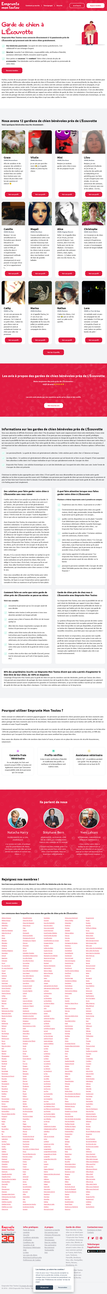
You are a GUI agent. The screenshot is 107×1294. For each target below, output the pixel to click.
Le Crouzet (47, 1061)
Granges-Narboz (48, 943)
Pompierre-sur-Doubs (71, 1111)
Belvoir (4, 1028)
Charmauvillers (6, 1181)
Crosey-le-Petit (27, 988)
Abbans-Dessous (6, 918)
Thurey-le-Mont (90, 1046)
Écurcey (25, 1063)
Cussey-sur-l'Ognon (28, 1006)
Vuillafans (88, 1202)
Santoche (88, 970)
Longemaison (47, 1149)
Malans (46, 1176)
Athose (4, 973)
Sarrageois (89, 978)
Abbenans (4, 923)
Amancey (4, 948)
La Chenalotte (48, 998)
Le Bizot (46, 1058)
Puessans (67, 1136)
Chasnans (4, 1191)
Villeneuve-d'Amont (91, 1169)
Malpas (46, 1184)
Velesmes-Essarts (91, 1114)
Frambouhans (26, 1159)
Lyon (67, 1255)
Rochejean (68, 1184)
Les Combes (47, 1086)
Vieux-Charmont (90, 1154)
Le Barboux (47, 1053)
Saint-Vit (88, 958)
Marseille (69, 1257)
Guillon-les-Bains (48, 948)
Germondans (26, 1189)
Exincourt (25, 1099)
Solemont (88, 1011)
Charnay (4, 1186)
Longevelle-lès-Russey (50, 1151)
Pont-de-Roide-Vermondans (73, 1119)
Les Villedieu (47, 1119)
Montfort (67, 975)
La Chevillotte (48, 1001)
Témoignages (48, 5)
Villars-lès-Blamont (91, 1156)
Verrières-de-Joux (91, 1144)
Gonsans (25, 1209)
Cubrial (25, 993)
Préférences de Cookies (32, 1260)
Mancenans (47, 1189)
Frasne (25, 1166)
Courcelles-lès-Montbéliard (30, 970)
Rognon (67, 1194)
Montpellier (78, 1260)
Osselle (67, 1058)
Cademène (5, 1139)
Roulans (88, 923)
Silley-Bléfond (90, 1006)
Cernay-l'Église (6, 1144)
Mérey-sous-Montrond (71, 918)
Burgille (4, 1126)
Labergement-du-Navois (51, 986)
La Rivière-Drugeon (49, 1028)
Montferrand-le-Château (72, 970)
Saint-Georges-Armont (92, 940)
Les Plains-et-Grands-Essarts (52, 1109)
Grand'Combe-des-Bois (50, 935)
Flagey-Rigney (27, 1126)
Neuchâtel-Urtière (70, 1021)
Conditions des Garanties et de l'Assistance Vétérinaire (31, 1244)
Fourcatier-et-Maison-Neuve (31, 1149)
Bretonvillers (5, 1111)
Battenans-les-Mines (7, 1011)
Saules (87, 981)
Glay (24, 1199)
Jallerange (47, 981)
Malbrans (46, 1179)
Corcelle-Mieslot (27, 958)
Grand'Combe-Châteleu (50, 933)
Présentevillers (69, 1131)
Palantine (67, 1073)
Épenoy (25, 1071)
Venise (88, 1124)
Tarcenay (88, 1033)
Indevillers (47, 975)
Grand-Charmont (48, 930)
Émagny (25, 1066)
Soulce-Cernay (90, 1016)
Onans (66, 1041)
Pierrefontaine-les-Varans (72, 1096)
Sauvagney (89, 983)
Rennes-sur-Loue (70, 1171)
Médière (46, 1207)
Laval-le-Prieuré (48, 1038)
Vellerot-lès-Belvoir (91, 1116)
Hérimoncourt (48, 960)
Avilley (3, 996)
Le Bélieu (46, 1056)
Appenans (4, 958)
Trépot (88, 1056)
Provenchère (68, 1134)
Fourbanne (26, 1146)
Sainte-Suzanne (90, 938)
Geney (24, 1181)
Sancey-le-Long (90, 968)
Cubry (24, 996)
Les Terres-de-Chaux (49, 1116)
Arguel (4, 970)
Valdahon (88, 1076)
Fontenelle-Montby (28, 1139)
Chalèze (4, 1151)
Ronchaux (68, 1199)
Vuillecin (88, 1204)
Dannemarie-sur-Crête (29, 1026)
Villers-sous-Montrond (92, 1189)
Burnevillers (5, 1129)
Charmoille (5, 1184)
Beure (3, 1041)
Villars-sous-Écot (90, 1164)
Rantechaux (68, 1154)
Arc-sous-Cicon (6, 965)
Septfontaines (90, 996)
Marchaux (46, 1197)
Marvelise (46, 1199)
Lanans (46, 1013)
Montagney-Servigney (71, 943)
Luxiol (45, 1166)
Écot (24, 1061)
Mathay (46, 1202)
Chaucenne (5, 1209)
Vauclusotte (89, 1101)
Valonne (88, 1086)
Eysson (25, 1101)
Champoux (5, 1166)
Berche (4, 1031)
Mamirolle (46, 1186)
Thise (87, 1038)
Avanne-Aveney (6, 993)
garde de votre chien (75, 1235)
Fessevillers (26, 1119)
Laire (45, 1008)
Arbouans (4, 960)
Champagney (5, 1161)
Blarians (4, 1053)
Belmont (4, 1026)
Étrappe (25, 1089)
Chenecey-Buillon (28, 935)
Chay (24, 928)
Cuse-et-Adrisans (27, 1001)
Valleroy (88, 1083)
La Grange (47, 1006)
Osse (66, 1056)
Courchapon (26, 973)
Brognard (4, 1116)
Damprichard (26, 1023)
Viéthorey (89, 1151)
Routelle (88, 925)
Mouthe (67, 1001)
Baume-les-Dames (7, 1016)
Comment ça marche (33, 5)
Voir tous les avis (53, 405)
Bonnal (4, 1066)
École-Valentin (27, 1058)
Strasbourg (70, 1265)
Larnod (46, 1031)
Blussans (4, 1058)
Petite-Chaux (68, 1091)
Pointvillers (68, 1109)
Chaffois (4, 1149)
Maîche (46, 1171)
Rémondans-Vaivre (70, 1164)
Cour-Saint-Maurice (28, 975)
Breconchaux (5, 1099)
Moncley (67, 938)
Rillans (67, 1181)
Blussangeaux (5, 1056)
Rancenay (67, 1146)
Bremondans (5, 1101)
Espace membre (95, 5)
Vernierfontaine (90, 1139)
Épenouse (25, 1068)
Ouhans (67, 1066)
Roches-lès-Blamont (70, 1191)
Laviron (46, 1051)
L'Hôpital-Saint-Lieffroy (50, 1129)
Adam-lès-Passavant (7, 930)
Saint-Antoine (90, 933)
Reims (68, 1262)
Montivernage (69, 978)
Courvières (26, 983)
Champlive (5, 1164)
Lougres (46, 1164)
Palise (66, 1076)
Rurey (87, 930)
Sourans (88, 1018)
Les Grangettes (48, 1099)
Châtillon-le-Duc (6, 1204)
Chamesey (4, 1156)
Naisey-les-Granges (70, 1008)
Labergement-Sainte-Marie (51, 988)
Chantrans (4, 1171)
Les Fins (46, 1091)
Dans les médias (50, 1242)
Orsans (67, 1051)
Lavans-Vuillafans (49, 1043)
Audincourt (5, 981)
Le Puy (46, 1073)
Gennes (25, 1184)
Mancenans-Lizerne (49, 1191)
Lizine (45, 1139)
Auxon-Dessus (6, 991)
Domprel (25, 1043)
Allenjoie (4, 940)
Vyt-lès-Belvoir (90, 1207)
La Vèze (46, 1048)
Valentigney (89, 1081)
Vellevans (88, 1121)
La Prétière (47, 1026)
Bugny (3, 1121)
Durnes (25, 1051)
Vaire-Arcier (89, 1071)
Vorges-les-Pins (90, 1197)
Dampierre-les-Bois (28, 1016)
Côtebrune (26, 965)
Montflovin (68, 973)
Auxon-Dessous (6, 988)
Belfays (4, 1021)
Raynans (67, 1156)
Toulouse (73, 1255)
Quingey (67, 1141)
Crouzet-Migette (27, 991)
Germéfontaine (27, 1186)
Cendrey (4, 1141)
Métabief (67, 930)
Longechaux (47, 1146)
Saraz (87, 975)
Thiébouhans (89, 1036)
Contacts (90, 1232)
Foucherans (26, 1144)
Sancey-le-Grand (90, 965)
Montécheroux (69, 963)
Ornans (67, 1048)
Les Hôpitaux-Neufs (49, 1104)
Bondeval (4, 1063)
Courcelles (26, 968)
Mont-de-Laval (69, 958)
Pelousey (67, 1083)
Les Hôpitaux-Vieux (49, 1106)
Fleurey (25, 1131)
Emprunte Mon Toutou (75, 1237)
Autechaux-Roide (7, 986)
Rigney (67, 1176)
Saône (87, 973)
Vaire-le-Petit (90, 1073)
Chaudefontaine (27, 918)
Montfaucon (68, 968)
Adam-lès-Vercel (6, 933)
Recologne (68, 1159)
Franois (25, 1164)
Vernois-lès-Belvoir (91, 1141)
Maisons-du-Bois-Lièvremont (52, 1174)
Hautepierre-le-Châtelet (51, 955)
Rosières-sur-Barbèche (71, 1207)
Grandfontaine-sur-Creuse (51, 940)
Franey (25, 1161)
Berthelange (5, 1033)
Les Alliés (46, 1078)
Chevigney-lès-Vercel (29, 938)
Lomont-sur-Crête (49, 1144)
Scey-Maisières (90, 986)
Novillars (67, 1036)
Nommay (67, 1033)
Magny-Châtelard (49, 1169)
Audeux (4, 978)
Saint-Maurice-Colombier (93, 953)
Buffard (4, 1119)
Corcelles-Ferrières (28, 960)
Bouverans (5, 1091)
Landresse (47, 1016)
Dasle (24, 1028)
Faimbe (25, 1104)
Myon (66, 1006)
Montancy (68, 945)
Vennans (88, 1126)
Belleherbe (5, 1023)
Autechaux (5, 983)
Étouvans (25, 1083)
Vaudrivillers (89, 1104)
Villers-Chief (89, 1174)
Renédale (67, 1169)
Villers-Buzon (90, 1171)
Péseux (67, 1086)
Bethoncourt (5, 1038)
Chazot (25, 930)
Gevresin (25, 1191)
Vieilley (88, 1149)
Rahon (67, 1144)
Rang (66, 1151)
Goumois (46, 920)
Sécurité (59, 5)
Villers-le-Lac (89, 1181)
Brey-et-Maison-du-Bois (8, 1114)
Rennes (74, 1262)
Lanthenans (47, 1021)
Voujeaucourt (90, 1199)
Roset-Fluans (68, 1204)
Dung (24, 1048)
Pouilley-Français (69, 1124)
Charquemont (6, 1189)
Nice (67, 1260)
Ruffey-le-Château (91, 928)
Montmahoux (68, 986)
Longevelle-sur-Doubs (50, 1154)
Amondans (5, 953)
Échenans (25, 1056)
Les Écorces (47, 1089)
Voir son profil (13, 194)
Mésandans (68, 923)
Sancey (88, 963)
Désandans (26, 1031)
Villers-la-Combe (90, 1179)
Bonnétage (5, 1071)
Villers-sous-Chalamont (92, 1186)
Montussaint (68, 993)
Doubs (24, 1046)
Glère (24, 1202)
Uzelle (87, 1068)
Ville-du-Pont (89, 1166)
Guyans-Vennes (48, 953)
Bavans (4, 1018)
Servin (87, 1001)
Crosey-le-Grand (27, 986)
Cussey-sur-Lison (27, 1003)
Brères (4, 1104)
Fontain (25, 1134)
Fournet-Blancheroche (29, 1154)
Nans (66, 1013)
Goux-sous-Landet (49, 928)
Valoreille (88, 1089)
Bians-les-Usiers (6, 1046)
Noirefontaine (69, 1028)
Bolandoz (4, 1061)
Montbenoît (68, 955)
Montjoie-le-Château (71, 981)
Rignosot (67, 1179)
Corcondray (26, 963)
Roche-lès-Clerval (70, 1186)
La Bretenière (48, 993)
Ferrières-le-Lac (27, 1109)
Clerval (25, 950)
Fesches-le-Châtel (28, 1116)
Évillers (25, 1096)
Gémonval (25, 1176)
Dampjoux (26, 1021)
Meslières (67, 925)
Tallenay (88, 1031)
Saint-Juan (89, 945)
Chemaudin (26, 933)
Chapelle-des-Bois (7, 1174)
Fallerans (25, 1106)
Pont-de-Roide (69, 1116)
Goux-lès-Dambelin (49, 923)
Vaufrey (88, 1106)
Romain (67, 1197)
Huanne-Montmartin (49, 965)
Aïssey (3, 938)
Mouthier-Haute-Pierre (71, 1003)
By (2, 1134)
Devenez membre (12, 70)
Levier (45, 1124)
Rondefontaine (69, 1202)
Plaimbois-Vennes (70, 1106)
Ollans (66, 1038)
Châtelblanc (5, 1199)
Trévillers (88, 1061)
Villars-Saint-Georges (92, 1159)
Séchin (88, 988)
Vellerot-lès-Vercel (91, 1119)
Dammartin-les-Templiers (30, 1013)
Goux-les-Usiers (48, 925)
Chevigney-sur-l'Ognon (29, 940)
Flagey (24, 1124)
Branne (4, 1096)
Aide (25, 1250)
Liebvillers (47, 1131)
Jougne (46, 983)
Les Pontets (47, 1111)
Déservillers (26, 1033)
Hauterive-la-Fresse (49, 958)
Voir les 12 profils (53, 352)
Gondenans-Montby (28, 1207)
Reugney (67, 1174)
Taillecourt (89, 1026)
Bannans (4, 1003)
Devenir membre (11, 903)
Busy (3, 1131)
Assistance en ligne (94, 1230)
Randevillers (68, 1149)
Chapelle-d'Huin (6, 1176)
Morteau (67, 998)
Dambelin (25, 1008)
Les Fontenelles (48, 1094)
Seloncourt (89, 991)
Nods (66, 1023)
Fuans (24, 1171)
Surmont (88, 1023)
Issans (45, 978)
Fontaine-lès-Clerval (28, 1136)
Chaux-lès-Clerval (27, 920)
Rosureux (67, 1209)
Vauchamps (89, 1096)
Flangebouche (27, 1129)
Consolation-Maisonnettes (30, 955)
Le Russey (46, 1076)
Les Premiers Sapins (49, 1114)
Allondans (4, 943)
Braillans (4, 1094)
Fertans (25, 1114)
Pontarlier (68, 1114)
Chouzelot (26, 945)
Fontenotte (26, 1141)
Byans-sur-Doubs (6, 1136)
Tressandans (89, 1058)
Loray (45, 1161)
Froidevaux (26, 1169)
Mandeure (47, 1194)
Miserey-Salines (69, 933)
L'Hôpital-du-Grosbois (50, 1126)
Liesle (45, 1134)
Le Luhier (46, 1066)
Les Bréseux (47, 1083)
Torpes (88, 1048)
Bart (3, 1006)
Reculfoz (67, 1161)
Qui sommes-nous (51, 1232)
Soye (87, 1021)
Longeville (47, 1156)
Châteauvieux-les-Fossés (8, 1197)
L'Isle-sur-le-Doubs (49, 1136)
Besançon (4, 1036)
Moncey (67, 935)
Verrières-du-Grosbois (92, 1146)
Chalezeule (5, 1154)
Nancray (67, 1011)
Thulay (88, 1043)
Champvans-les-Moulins (8, 1169)
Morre (66, 996)
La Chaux (46, 996)
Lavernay (46, 1046)
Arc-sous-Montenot (7, 968)
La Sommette (47, 1033)
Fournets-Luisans (27, 1156)
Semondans (89, 993)
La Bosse (46, 991)
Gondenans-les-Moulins (29, 1204)
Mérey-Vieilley (69, 920)
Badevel (4, 1001)
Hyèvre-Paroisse (48, 973)
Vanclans (88, 1091)
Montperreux (69, 988)
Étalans (25, 1078)
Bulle (3, 1124)
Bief (3, 1048)
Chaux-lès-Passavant (28, 923)
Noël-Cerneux (69, 1026)
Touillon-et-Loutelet (91, 1051)
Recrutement (49, 1247)
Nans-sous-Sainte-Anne (71, 1016)
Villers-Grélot (90, 1176)
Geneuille (25, 1179)
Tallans (88, 1028)
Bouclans (4, 1078)
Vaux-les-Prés (90, 1111)
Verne (87, 1136)
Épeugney (26, 1073)
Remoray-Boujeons (70, 1166)
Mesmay (67, 928)
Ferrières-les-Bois (28, 1111)
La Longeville (47, 1011)
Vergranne (89, 1134)
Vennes (88, 1129)
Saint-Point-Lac (90, 955)
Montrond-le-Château (71, 991)
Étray (24, 1091)
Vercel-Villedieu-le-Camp (93, 1131)
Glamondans (26, 1197)
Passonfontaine (69, 1081)
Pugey (66, 1139)
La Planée (46, 1023)
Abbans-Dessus (6, 920)
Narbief (67, 1018)
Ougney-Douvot (69, 1063)
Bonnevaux (5, 1073)
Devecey (25, 1036)
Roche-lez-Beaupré (70, 1189)
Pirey (66, 1099)
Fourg (24, 1151)
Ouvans (67, 1068)
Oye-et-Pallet (69, 1071)
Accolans (4, 928)
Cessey (4, 1146)
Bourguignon (5, 1083)
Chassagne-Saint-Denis (8, 1194)
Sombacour (89, 1013)
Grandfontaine (48, 938)
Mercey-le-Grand (48, 1209)
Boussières (5, 1089)
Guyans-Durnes (48, 950)
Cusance (25, 998)
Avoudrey (4, 998)
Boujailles (4, 1081)
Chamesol (4, 1159)
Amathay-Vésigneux (7, 950)
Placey (67, 1101)
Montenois (68, 965)
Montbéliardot (69, 953)
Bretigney (4, 1106)
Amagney (4, 945)
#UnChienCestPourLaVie (32, 1257)
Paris (80, 1252)
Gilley (24, 1194)
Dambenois (26, 1011)
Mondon (67, 940)
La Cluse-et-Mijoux (49, 1003)
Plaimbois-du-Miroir (70, 1104)
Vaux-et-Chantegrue (92, 1109)
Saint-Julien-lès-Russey (92, 950)
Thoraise (88, 1041)
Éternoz (25, 1081)
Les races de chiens (30, 1255)
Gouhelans (47, 918)
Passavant (67, 1078)
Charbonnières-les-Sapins (9, 1179)
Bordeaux (77, 1257)
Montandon (68, 948)
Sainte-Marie (89, 935)
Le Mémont (47, 1068)
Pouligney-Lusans (70, 1129)
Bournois (4, 1086)
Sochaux (88, 1008)
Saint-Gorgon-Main (91, 943)
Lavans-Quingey (48, 1041)
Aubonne (4, 975)
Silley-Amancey (90, 1003)
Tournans (88, 1053)
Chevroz (25, 943)
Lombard (46, 1141)
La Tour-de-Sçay (48, 1036)
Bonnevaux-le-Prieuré (8, 1076)
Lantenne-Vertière (49, 1018)
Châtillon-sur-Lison (7, 1207)
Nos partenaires (50, 1245)
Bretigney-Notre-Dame (8, 1109)
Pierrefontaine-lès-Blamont (73, 1094)
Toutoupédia (49, 1250)
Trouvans (88, 1063)
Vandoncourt (89, 1094)
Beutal (3, 1043)
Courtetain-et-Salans (28, 981)
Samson (88, 960)
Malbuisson (47, 1181)
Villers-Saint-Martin (91, 1184)
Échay (24, 1053)
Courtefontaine (27, 978)
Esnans (25, 1076)
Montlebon (68, 983)
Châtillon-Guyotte (7, 1202)
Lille (71, 1260)
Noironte (67, 1031)
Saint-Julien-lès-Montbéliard (94, 948)
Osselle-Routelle (69, 1061)
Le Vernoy (47, 1121)
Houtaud (46, 963)
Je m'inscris (77, 5)
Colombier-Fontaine (28, 953)
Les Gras (46, 1101)
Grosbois (46, 945)
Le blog (26, 1252)
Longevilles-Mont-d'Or (50, 1159)
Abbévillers (5, 925)
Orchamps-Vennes (70, 1043)
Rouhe (88, 920)
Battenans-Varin (6, 1013)
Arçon (3, 963)
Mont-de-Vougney (70, 960)
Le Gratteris (47, 1063)
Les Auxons (47, 1081)
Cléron (25, 948)
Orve (66, 1053)
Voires (87, 1194)
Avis (46, 1252)
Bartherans (5, 1008)
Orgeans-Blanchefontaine (72, 1046)
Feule (24, 1121)
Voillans (88, 1191)
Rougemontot (90, 918)
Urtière (88, 1066)
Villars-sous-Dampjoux (92, 1161)
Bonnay (4, 1068)
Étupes (25, 1094)
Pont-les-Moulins (69, 1121)
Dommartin (26, 1038)
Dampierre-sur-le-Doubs (30, 1018)
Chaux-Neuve (26, 925)
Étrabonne (26, 1086)
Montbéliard (68, 950)
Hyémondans (47, 968)
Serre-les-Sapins (90, 998)
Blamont (4, 1051)
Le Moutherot (48, 1071)
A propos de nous (26, 1286)
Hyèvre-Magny (48, 970)
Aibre (3, 935)
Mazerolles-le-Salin (49, 1204)
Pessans (67, 1089)
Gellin (24, 1174)
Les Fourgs (47, 1096)
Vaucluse (88, 1099)
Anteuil (4, 955)
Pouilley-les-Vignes (70, 1126)
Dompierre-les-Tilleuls (29, 1041)
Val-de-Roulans (90, 1078)
